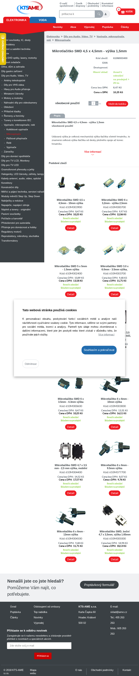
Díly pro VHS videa (14, 84)
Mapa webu (33, 672)
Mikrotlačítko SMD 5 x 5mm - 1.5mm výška (71, 268)
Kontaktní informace (107, 4)
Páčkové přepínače (16, 138)
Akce (73, 27)
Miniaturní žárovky (14, 93)
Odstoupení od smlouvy (47, 606)
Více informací (106, 334)
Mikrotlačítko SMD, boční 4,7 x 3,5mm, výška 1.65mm (115, 533)
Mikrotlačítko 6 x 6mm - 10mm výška (114, 400)
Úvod (13, 606)
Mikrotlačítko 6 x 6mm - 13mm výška (70, 533)
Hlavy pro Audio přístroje (17, 89)
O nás (78, 670)
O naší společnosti (66, 4)
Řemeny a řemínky (14, 115)
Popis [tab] (57, 115)
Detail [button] (70, 227)
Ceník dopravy (80, 4)
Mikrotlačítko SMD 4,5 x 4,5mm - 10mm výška (71, 201)
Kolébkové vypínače (17, 129)
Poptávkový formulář (99, 584)
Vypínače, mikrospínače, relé (19, 124)
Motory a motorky (13, 98)
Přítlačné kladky (12, 111)
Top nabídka (40, 612)
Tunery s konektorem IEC (17, 120)
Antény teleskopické (14, 80)
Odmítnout (30, 363)
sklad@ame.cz (118, 612)
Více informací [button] (92, 151)
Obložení (9, 107)
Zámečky (9, 151)
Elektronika (16, 20)
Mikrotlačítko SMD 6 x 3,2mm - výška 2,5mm (114, 201)
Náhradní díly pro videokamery (20, 102)
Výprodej (89, 27)
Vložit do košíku (117, 103)
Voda (43, 20)
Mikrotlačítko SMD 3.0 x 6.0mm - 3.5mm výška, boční (114, 269)
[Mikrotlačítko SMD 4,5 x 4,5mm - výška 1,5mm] (67, 76)
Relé (8, 142)
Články (125, 27)
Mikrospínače (13, 134)
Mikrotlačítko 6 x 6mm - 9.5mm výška (114, 467)
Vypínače (11, 147)
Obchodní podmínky (93, 4)
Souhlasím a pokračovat (99, 350)
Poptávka (107, 27)
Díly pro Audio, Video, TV (78, 36)
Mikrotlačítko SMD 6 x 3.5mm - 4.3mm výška (71, 400)
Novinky (58, 27)
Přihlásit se (43, 655)
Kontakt (127, 670)
